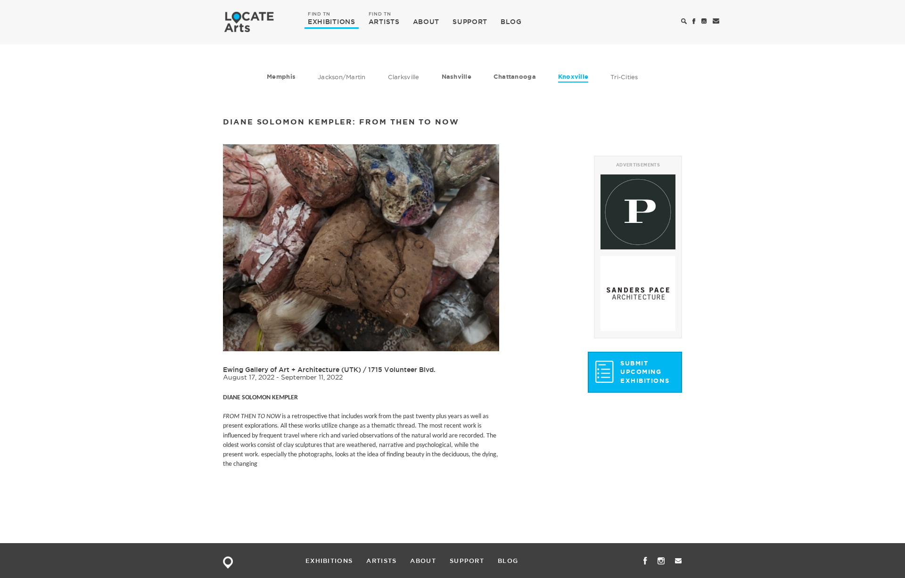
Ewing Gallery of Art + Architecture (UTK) (292, 369)
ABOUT (426, 21)
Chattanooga (515, 76)
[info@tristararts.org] (716, 21)
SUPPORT (469, 21)
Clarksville (404, 77)
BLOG (511, 21)
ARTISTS (384, 21)
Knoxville (573, 76)
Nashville (456, 76)
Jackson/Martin (342, 77)
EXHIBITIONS (331, 21)
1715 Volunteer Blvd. (402, 369)
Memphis (281, 76)
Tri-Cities (624, 77)
